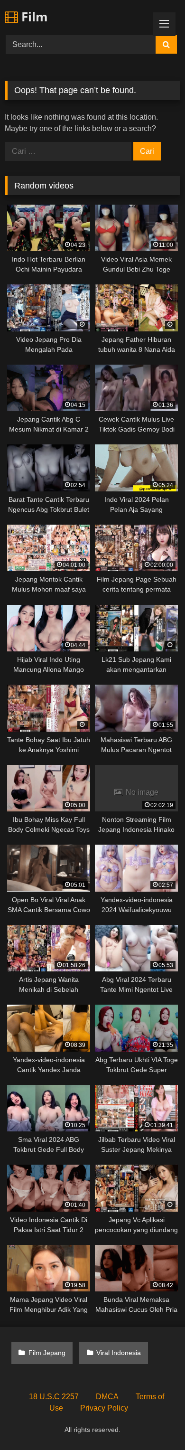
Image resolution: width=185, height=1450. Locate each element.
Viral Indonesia (118, 1352)
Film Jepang (46, 1352)
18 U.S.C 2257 (54, 1397)
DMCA (107, 1397)
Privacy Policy (104, 1408)
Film (33, 16)
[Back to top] (155, 1421)
